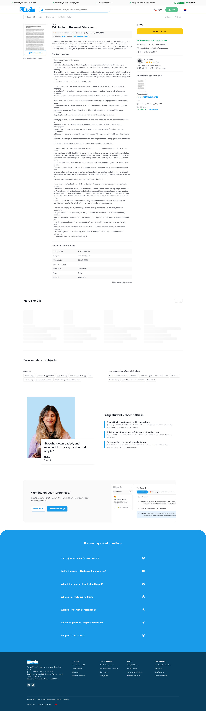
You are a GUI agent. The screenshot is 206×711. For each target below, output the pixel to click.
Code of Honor (132, 668)
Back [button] (29, 17)
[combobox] (74, 9)
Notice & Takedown (133, 676)
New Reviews (159, 672)
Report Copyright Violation (123, 282)
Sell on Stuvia (77, 668)
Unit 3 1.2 (151, 380)
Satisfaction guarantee (107, 665)
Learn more (38, 508)
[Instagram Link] (29, 685)
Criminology (50, 17)
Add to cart (158, 31)
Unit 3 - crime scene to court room (122, 376)
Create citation (55, 508)
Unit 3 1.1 (174, 376)
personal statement (43, 380)
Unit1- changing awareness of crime (154, 376)
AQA (40, 17)
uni (90, 376)
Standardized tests (161, 676)
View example (36, 53)
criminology (29, 376)
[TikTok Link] (33, 685)
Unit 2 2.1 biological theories (133, 380)
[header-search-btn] (41, 10)
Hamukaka (148, 59)
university (29, 380)
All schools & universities (163, 665)
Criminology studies (65, 17)
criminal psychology (78, 376)
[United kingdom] (34, 17)
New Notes (158, 668)
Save (169, 17)
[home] (27, 10)
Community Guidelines (134, 672)
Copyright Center (133, 665)
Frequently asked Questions (109, 668)
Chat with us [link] (104, 672)
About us (75, 672)
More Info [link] (152, 109)
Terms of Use (31, 705)
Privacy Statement (44, 705)
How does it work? (78, 665)
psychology (62, 376)
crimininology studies (45, 376)
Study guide (104, 676)
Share (179, 17)
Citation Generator (78, 676)
